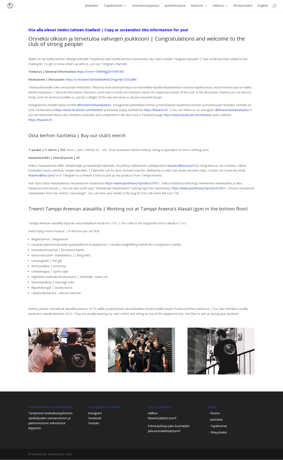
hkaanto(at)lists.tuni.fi (162, 418)
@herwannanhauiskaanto (94, 105)
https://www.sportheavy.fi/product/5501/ (132, 183)
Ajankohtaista (175, 5)
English (263, 5)
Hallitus (218, 5)
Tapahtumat (113, 5)
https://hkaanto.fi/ (156, 110)
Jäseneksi (91, 5)
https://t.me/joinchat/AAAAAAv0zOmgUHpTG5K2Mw (101, 79)
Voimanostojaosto (145, 5)
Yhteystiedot (242, 5)
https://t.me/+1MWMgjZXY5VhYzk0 (100, 72)
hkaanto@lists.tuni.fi (181, 166)
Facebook (94, 418)
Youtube (93, 423)
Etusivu (215, 413)
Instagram (95, 413)
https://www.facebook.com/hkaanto (79, 110)
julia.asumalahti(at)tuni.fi (164, 431)
